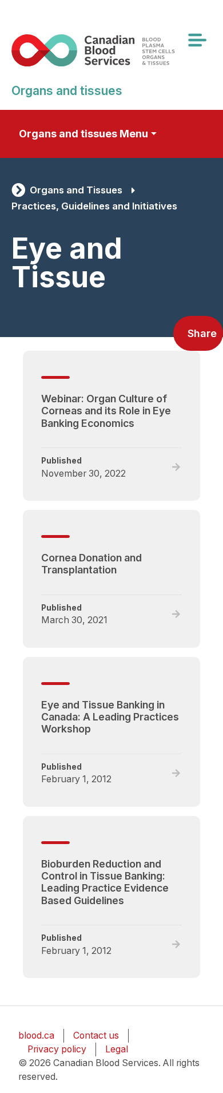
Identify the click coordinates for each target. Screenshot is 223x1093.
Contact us (96, 1035)
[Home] (106, 50)
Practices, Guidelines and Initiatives (94, 206)
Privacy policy (56, 1049)
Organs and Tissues (76, 190)
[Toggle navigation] (197, 40)
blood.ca (36, 1035)
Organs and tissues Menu (83, 134)
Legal (116, 1049)
